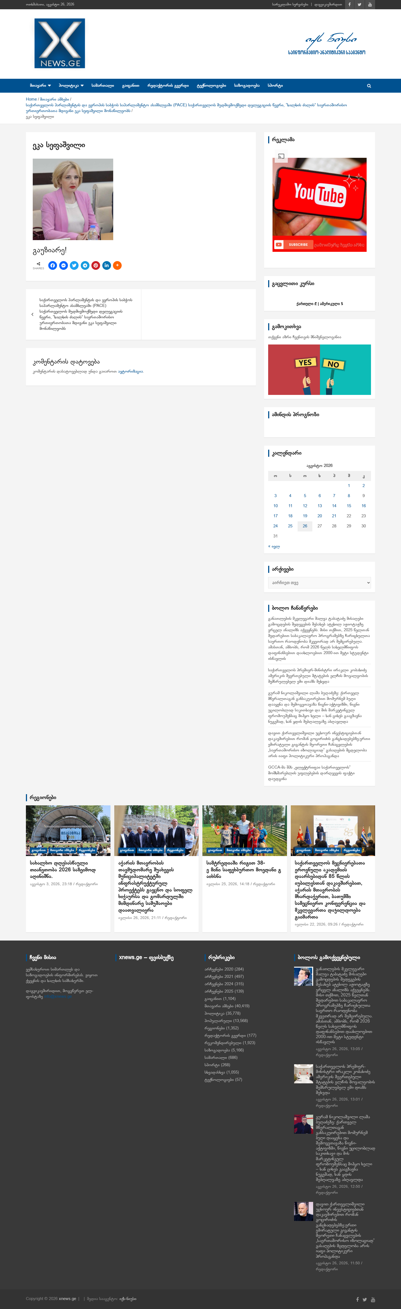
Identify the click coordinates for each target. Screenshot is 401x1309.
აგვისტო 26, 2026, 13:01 (338, 1099)
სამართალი (103, 85)
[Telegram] (85, 265)
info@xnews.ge (58, 996)
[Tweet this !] (74, 265)
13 (320, 506)
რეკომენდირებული (223, 1043)
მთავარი (38, 85)
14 (334, 506)
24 (275, 526)
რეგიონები (43, 797)
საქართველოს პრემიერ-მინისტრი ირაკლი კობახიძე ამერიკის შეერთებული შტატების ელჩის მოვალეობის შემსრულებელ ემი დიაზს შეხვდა (318, 676)
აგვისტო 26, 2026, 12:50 (338, 1186)
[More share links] (117, 265)
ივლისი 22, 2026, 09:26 (316, 924)
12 (305, 506)
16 (363, 506)
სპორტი (275, 85)
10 (275, 506)
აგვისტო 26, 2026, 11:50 (338, 1263)
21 (334, 516)
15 (349, 506)
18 (290, 516)
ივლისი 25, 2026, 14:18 (228, 884)
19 (305, 516)
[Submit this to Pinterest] (95, 265)
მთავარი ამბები (62, 850)
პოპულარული (218, 1020)
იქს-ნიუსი (127, 1298)
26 (305, 526)
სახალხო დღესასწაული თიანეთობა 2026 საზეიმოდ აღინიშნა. (63, 870)
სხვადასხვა (215, 1072)
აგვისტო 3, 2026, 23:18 (51, 884)
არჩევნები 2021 (219, 976)
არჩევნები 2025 (219, 991)
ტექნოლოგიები (211, 85)
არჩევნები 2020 (219, 969)
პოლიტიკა (69, 85)
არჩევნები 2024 (219, 984)
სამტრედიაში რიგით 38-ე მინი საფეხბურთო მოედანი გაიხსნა (244, 870)
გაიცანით (130, 85)
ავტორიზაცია (130, 371)
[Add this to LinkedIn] (106, 265)
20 (320, 516)
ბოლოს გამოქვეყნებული (329, 957)
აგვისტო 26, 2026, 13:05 (338, 1049)
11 (290, 506)
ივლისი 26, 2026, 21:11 (139, 918)
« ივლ (274, 546)
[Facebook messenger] (63, 265)
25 (290, 526)
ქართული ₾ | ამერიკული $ (320, 304)
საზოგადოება (247, 85)
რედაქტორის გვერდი (168, 85)
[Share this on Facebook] (52, 265)
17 (275, 516)
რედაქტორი (87, 884)
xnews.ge (67, 1298)
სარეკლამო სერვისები (290, 4)
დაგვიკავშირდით (328, 4)
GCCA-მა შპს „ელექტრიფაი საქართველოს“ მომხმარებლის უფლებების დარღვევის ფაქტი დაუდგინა (311, 773)
